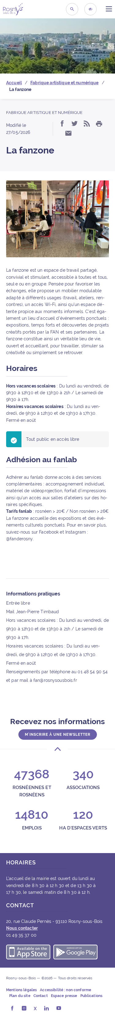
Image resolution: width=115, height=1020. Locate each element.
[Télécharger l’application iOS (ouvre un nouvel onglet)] (28, 953)
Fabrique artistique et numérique (44, 112)
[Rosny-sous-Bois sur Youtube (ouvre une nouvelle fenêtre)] (58, 1008)
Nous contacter (22, 928)
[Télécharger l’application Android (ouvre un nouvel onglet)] (75, 953)
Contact (40, 996)
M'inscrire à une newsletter (57, 734)
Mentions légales (21, 990)
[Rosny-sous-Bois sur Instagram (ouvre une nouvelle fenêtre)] (24, 1008)
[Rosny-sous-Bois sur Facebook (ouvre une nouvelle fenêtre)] (12, 1008)
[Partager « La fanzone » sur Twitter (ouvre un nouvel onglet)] (74, 124)
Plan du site (19, 996)
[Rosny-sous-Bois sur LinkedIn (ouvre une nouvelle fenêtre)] (46, 1008)
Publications (91, 996)
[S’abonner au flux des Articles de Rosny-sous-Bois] (87, 124)
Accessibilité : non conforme (65, 990)
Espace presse (64, 996)
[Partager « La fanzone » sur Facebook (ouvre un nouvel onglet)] (62, 124)
